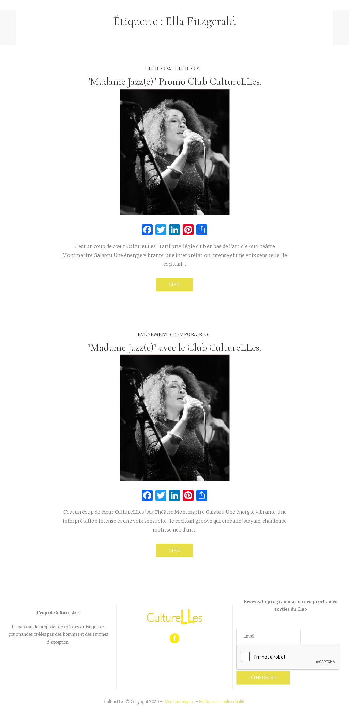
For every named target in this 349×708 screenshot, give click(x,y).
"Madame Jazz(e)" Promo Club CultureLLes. (174, 81)
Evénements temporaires (173, 334)
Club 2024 (158, 69)
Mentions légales (179, 701)
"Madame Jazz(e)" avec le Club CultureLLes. (174, 347)
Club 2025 (188, 69)
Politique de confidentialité (222, 701)
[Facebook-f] (175, 638)
